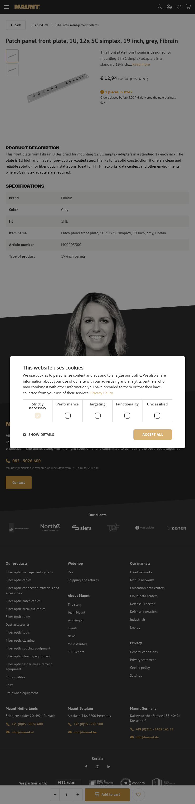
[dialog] (97, 402)
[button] (38, 434)
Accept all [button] (152, 434)
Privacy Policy (101, 392)
